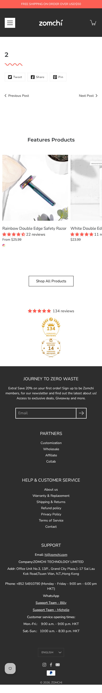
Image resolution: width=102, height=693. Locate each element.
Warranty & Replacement (51, 495)
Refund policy (51, 508)
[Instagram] (44, 665)
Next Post (86, 95)
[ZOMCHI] (51, 22)
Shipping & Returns (51, 502)
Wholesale (51, 449)
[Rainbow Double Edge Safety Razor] (35, 188)
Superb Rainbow (3, 245)
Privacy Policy (51, 514)
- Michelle (51, 610)
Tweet (17, 77)
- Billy (51, 602)
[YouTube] (58, 665)
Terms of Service (51, 520)
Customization (51, 443)
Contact (51, 526)
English (47, 652)
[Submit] (81, 413)
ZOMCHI (56, 682)
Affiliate (51, 455)
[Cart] (93, 22)
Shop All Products (51, 280)
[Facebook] (51, 665)
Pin (60, 77)
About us (51, 489)
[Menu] (10, 23)
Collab (51, 461)
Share (40, 77)
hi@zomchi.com (56, 554)
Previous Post (18, 95)
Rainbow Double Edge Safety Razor (34, 228)
